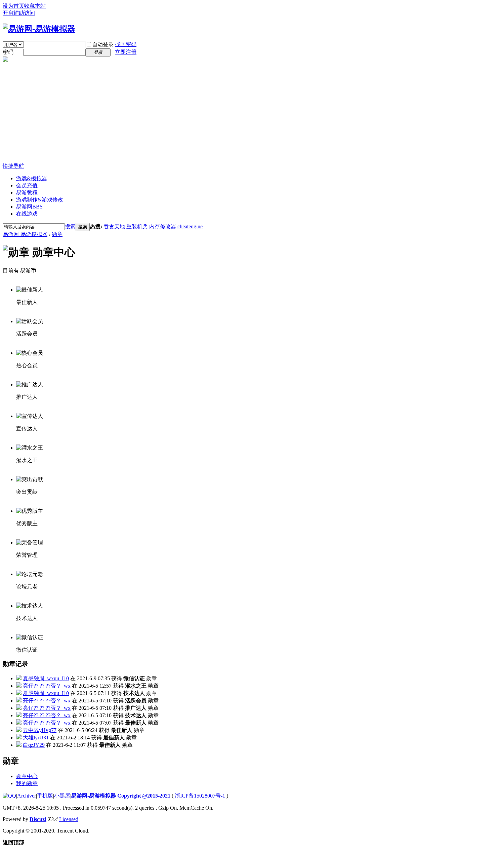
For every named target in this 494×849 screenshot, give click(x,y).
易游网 (29, 206)
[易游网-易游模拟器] (39, 29)
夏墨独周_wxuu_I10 (46, 678)
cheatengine (190, 226)
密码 (8, 52)
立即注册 (125, 52)
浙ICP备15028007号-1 (200, 796)
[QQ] (9, 796)
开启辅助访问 (19, 13)
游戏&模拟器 (31, 178)
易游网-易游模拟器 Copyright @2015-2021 (121, 796)
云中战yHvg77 (39, 730)
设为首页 (13, 6)
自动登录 (103, 44)
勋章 (57, 234)
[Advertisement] (247, 112)
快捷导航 (13, 166)
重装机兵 (137, 226)
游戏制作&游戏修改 (39, 199)
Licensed (68, 819)
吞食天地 (114, 226)
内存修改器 (162, 226)
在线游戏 (27, 214)
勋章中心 (27, 776)
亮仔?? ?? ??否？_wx (47, 686)
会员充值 (27, 185)
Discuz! (38, 819)
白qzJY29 (34, 745)
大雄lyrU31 (36, 737)
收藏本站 (35, 6)
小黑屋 (62, 796)
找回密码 (125, 44)
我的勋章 (27, 783)
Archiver (26, 796)
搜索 (70, 226)
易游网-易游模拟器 (25, 234)
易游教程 (27, 192)
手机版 (45, 796)
